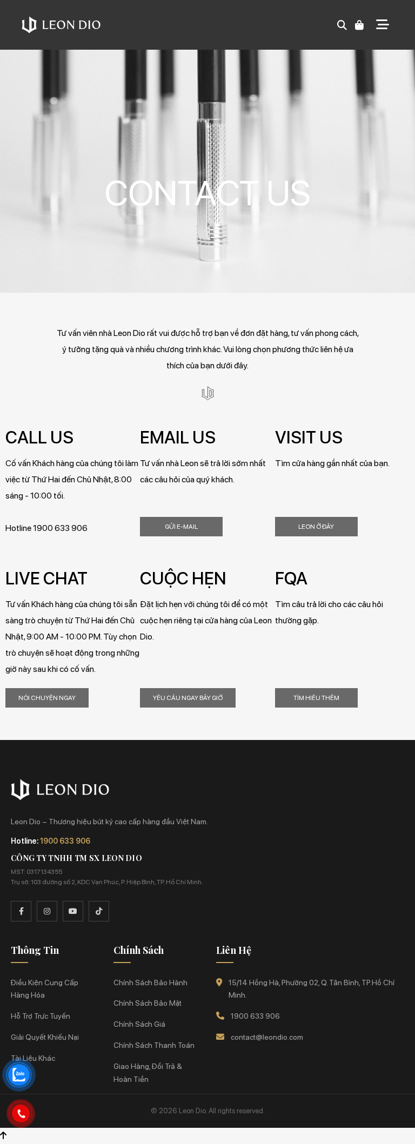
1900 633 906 (65, 841)
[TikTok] (99, 911)
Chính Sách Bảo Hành (150, 982)
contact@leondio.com (267, 1037)
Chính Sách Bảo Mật (147, 1003)
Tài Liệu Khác (33, 1058)
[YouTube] (73, 911)
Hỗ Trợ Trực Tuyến (40, 1016)
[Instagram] (47, 911)
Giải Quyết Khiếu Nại (45, 1037)
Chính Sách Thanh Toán (154, 1045)
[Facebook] (21, 911)
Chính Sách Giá (139, 1024)
